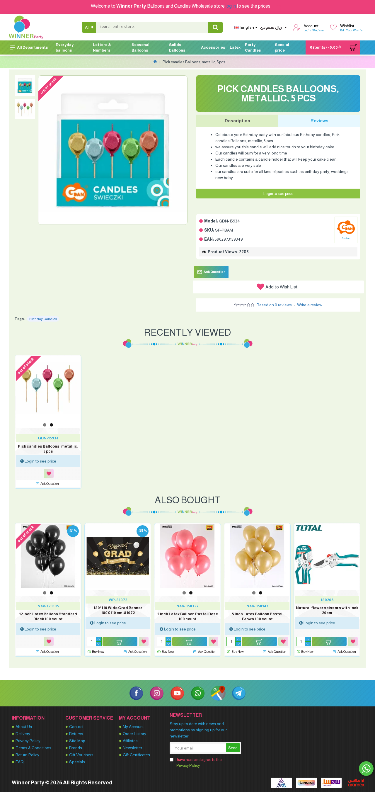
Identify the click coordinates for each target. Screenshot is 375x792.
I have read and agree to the (198, 762)
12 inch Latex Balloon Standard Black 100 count (48, 616)
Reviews (319, 120)
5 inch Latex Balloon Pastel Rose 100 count (187, 616)
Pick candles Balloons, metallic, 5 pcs (48, 448)
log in (231, 6)
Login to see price (278, 193)
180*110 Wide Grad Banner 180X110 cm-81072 (117, 610)
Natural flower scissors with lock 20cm (327, 610)
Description (237, 120)
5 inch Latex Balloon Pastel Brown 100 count (257, 616)
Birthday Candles (43, 319)
